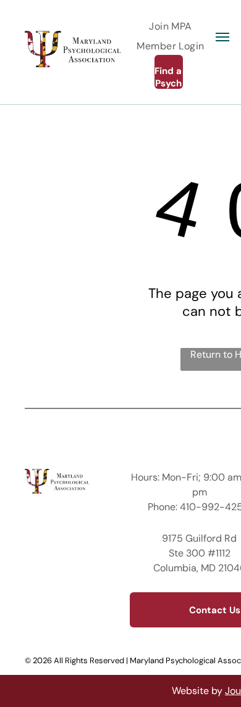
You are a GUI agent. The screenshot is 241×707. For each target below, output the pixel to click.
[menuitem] (170, 26)
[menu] (222, 37)
